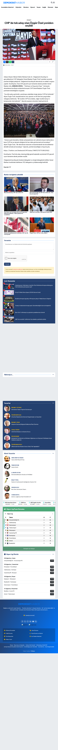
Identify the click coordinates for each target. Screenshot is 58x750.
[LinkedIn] (30, 621)
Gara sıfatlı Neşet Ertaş (17, 459)
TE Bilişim (33, 651)
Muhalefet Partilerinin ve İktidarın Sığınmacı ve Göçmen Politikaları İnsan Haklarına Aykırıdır (31, 439)
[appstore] (24, 625)
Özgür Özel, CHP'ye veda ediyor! (38, 233)
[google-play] (33, 625)
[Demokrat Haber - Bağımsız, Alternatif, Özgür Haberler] (14, 2)
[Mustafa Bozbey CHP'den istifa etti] (16, 184)
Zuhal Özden (15, 429)
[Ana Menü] (54, 2)
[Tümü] (53, 374)
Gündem (26, 7)
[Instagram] (27, 621)
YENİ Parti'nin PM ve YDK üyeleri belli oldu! (41, 212)
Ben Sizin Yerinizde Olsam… (19, 489)
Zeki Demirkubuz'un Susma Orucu (20, 431)
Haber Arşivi (9, 639)
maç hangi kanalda (49, 646)
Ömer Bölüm (15, 465)
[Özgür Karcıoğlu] (7, 445)
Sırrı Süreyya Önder (17, 457)
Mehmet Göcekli (16, 407)
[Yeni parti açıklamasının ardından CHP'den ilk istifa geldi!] (16, 224)
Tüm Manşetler (9, 636)
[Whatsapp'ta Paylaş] (10, 62)
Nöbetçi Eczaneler (10, 630)
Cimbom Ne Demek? (30, 645)
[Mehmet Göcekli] (7, 408)
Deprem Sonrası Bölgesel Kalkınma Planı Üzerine (24, 424)
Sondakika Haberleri (7, 7)
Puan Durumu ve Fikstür (37, 633)
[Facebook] (22, 621)
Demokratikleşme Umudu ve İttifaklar (21, 474)
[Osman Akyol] (7, 495)
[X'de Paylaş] (7, 62)
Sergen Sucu (15, 487)
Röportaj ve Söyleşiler (19, 645)
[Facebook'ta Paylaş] (4, 62)
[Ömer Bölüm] (7, 466)
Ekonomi (50, 7)
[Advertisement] (29, 348)
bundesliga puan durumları (30, 646)
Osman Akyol (15, 494)
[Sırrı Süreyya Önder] (7, 459)
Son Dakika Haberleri (36, 636)
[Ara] (51, 2)
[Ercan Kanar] (7, 438)
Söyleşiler (18, 7)
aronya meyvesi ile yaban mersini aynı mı (13, 646)
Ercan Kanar (15, 436)
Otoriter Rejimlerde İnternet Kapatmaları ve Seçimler (26, 417)
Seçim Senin (14, 467)
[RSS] (36, 621)
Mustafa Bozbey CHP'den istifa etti (13, 192)
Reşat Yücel (15, 480)
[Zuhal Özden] (7, 430)
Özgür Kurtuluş (16, 415)
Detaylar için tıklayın (29, 548)
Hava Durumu (35, 630)
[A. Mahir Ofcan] (7, 473)
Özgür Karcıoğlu (16, 444)
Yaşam (39, 7)
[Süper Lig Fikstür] (53, 554)
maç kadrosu (41, 646)
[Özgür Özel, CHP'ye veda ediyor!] (42, 224)
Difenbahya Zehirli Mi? (41, 645)
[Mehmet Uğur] (7, 423)
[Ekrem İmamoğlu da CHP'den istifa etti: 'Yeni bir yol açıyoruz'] (42, 184)
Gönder (7, 264)
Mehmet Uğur (15, 422)
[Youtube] (33, 621)
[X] (25, 621)
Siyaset (32, 7)
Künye (11, 645)
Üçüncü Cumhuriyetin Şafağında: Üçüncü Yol (23, 482)
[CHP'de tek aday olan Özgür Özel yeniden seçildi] (29, 44)
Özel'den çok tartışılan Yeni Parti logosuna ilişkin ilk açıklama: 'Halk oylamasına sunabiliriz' (15, 213)
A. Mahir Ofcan (15, 472)
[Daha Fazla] (13, 62)
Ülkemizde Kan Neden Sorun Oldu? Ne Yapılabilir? (25, 446)
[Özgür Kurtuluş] (7, 416)
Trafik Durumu (9, 633)
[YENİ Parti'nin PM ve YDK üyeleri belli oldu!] (42, 204)
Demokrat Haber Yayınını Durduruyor (21, 409)
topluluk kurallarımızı (18, 269)
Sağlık (44, 7)
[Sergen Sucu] (7, 488)
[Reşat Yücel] (7, 481)
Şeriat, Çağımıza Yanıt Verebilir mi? (21, 496)
